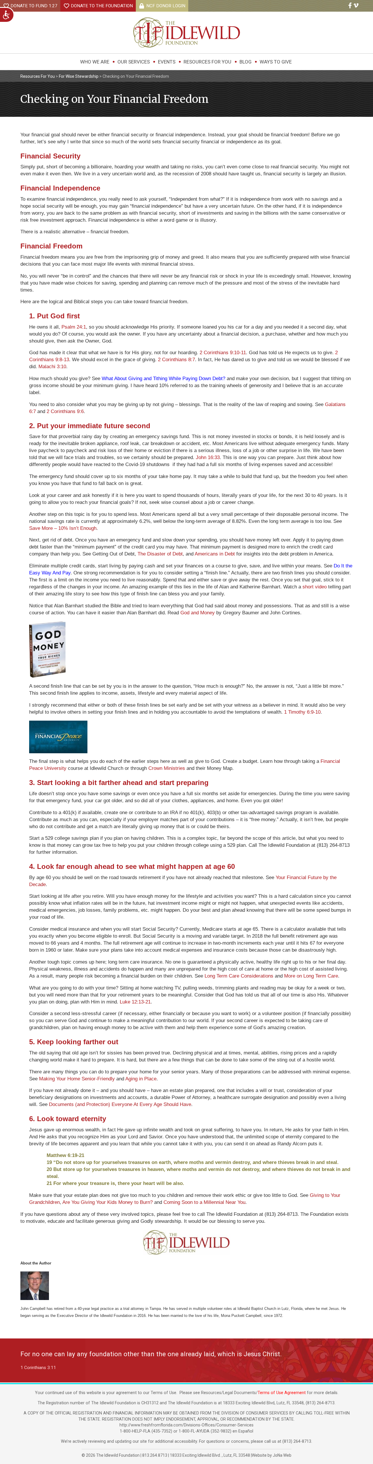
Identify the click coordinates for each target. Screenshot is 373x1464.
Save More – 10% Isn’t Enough (62, 528)
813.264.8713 (154, 1455)
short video (314, 587)
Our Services (133, 62)
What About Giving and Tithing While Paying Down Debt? (163, 378)
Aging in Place (140, 1079)
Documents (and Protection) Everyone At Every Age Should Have (120, 1104)
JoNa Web (282, 1455)
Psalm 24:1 (73, 327)
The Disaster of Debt (160, 554)
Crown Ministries (166, 768)
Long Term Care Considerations (239, 976)
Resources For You (207, 62)
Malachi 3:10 (52, 366)
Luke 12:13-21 (135, 1002)
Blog (245, 62)
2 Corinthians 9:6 (65, 411)
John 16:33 (208, 457)
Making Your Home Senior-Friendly (77, 1079)
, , (210, 1455)
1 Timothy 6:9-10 (302, 712)
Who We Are (94, 62)
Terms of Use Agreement (282, 1392)
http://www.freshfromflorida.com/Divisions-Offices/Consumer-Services (186, 1425)
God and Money (197, 612)
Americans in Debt (215, 554)
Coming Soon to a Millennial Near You (204, 1202)
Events (166, 62)
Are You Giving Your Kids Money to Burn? (107, 1202)
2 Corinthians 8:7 (176, 359)
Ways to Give (276, 62)
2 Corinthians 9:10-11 (223, 352)
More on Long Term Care (311, 976)
